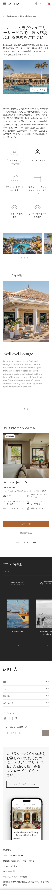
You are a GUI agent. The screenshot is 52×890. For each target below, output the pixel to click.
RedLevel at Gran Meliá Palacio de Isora (21, 16)
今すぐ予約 (26, 524)
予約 (5, 689)
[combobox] (42, 3)
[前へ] (17, 409)
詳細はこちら (26, 533)
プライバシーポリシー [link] (13, 855)
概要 (5, 682)
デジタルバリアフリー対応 (15, 876)
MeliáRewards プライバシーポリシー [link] (20, 861)
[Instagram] (11, 718)
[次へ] (34, 409)
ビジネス (6, 696)
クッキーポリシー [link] (11, 866)
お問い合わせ (8, 703)
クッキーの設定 (10, 871)
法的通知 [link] (7, 850)
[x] (17, 718)
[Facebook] (5, 718)
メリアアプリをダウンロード (23, 784)
